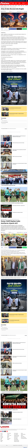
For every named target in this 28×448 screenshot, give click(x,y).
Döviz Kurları (16, 437)
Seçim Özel (8, 438)
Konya (13, 5)
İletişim (22, 435)
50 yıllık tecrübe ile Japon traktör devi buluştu (18, 142)
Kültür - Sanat (9, 435)
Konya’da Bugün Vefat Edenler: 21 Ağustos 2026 (19, 205)
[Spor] (14, 194)
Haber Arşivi (22, 436)
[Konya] (14, 176)
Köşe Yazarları (16, 433)
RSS (7, 445)
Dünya (8, 434)
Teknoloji (19, 5)
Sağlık (21, 5)
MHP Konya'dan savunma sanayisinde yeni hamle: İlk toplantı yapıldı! (19, 150)
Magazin (2, 440)
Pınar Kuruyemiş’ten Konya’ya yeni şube (8, 185)
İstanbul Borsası (16, 436)
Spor (23, 5)
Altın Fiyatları (16, 438)
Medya (8, 439)
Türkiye (11, 5)
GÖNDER (26, 335)
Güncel (8, 5)
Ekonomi (16, 5)
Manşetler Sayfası (16, 435)
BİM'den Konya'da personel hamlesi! (17, 156)
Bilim (8, 437)
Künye (22, 433)
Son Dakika (1, 5)
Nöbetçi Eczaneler (16, 441)
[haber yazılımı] (25, 447)
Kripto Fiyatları (16, 439)
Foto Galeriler (16, 434)
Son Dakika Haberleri (24, 438)
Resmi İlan (5, 5)
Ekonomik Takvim (16, 440)
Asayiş (1, 441)
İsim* (1, 119)
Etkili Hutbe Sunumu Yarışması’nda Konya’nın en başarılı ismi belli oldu (20, 163)
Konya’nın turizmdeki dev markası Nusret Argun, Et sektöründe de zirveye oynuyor (19, 136)
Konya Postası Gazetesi (4, 219)
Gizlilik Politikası (23, 434)
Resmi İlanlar (9, 433)
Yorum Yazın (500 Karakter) (4, 122)
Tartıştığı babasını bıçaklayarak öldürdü (18, 212)
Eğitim (8, 436)
